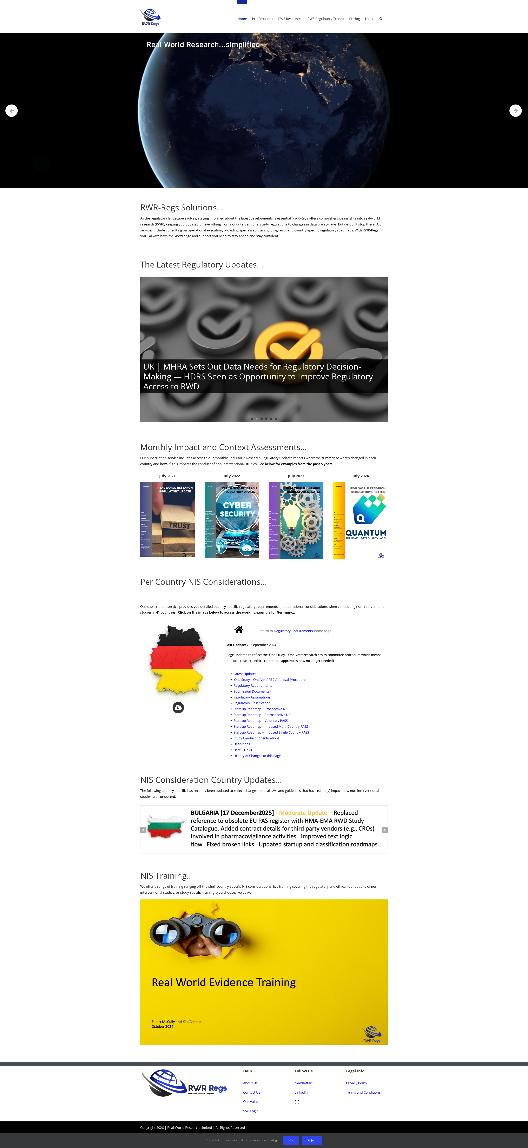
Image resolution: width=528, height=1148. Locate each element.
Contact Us (251, 1085)
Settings (273, 1140)
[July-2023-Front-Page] (296, 483)
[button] (381, 16)
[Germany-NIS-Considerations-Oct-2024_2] (264, 621)
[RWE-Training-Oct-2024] (264, 894)
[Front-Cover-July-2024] (360, 483)
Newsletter (303, 1076)
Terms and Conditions (363, 1085)
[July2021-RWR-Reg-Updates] (167, 483)
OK (291, 1140)
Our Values (251, 1094)
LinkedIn (301, 1085)
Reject (312, 1140)
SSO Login (251, 1104)
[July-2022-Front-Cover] (232, 483)
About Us (250, 1076)
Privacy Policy (356, 1076)
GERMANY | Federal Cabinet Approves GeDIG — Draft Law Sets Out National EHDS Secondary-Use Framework (262, 381)
